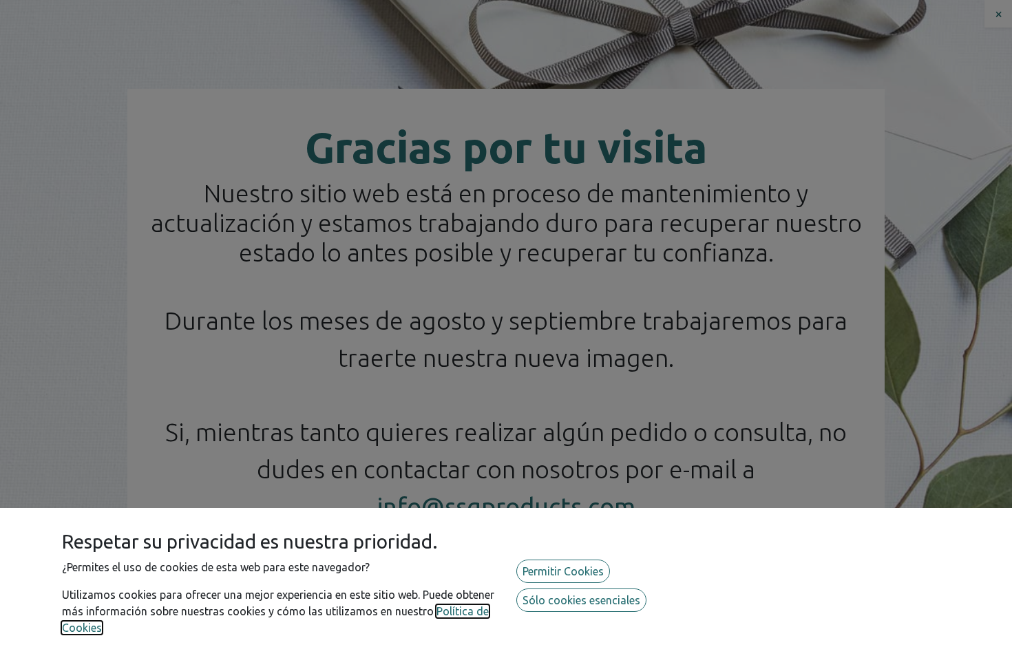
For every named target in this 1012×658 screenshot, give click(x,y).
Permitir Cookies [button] (563, 571)
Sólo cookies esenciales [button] (581, 600)
